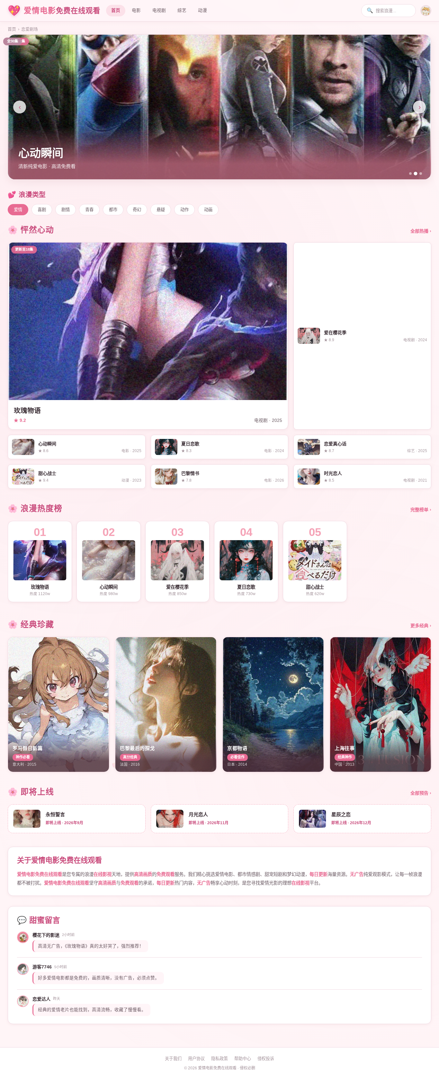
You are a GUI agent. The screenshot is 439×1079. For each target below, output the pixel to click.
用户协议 (196, 1058)
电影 (136, 10)
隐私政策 (219, 1058)
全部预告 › (420, 793)
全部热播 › (420, 231)
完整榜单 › (420, 509)
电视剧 (159, 10)
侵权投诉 (265, 1058)
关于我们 (173, 1058)
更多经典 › (420, 625)
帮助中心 (242, 1058)
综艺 (181, 10)
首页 (115, 10)
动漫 (202, 10)
